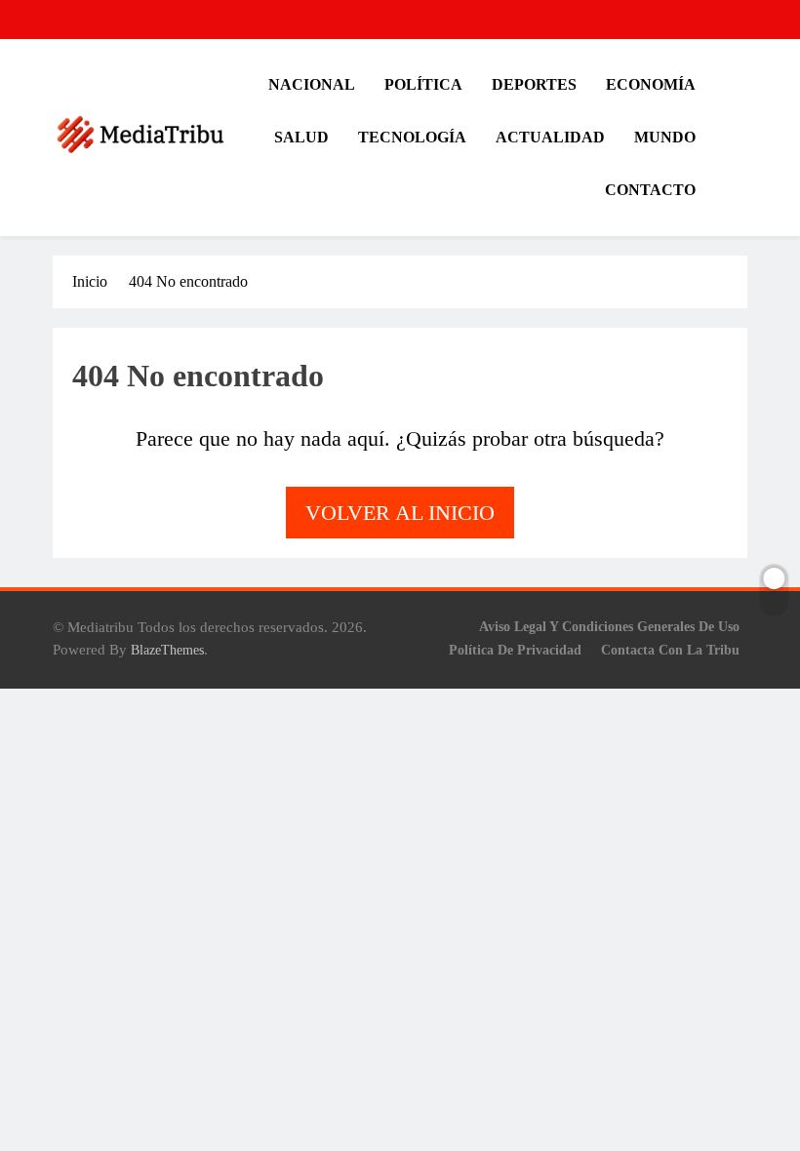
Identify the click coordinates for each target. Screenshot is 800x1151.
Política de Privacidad (515, 649)
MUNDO (665, 137)
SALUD (301, 137)
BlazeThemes (167, 649)
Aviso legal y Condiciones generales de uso (609, 626)
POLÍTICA (423, 84)
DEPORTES (534, 84)
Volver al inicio (400, 512)
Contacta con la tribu (670, 649)
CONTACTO (650, 189)
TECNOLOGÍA (412, 137)
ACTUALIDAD (550, 137)
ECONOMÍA (651, 84)
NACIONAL (311, 84)
